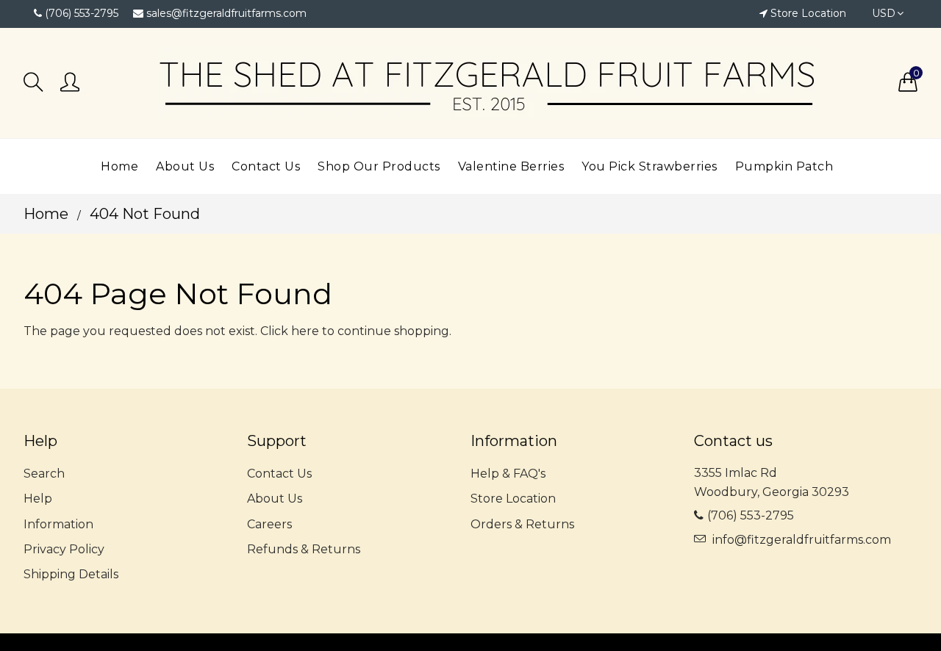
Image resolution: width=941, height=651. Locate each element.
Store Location (808, 13)
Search (44, 474)
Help (38, 499)
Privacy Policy (64, 549)
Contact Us (279, 474)
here (305, 331)
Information (58, 524)
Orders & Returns (522, 524)
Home (46, 214)
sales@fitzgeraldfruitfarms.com (226, 13)
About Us (274, 499)
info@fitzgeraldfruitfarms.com (801, 540)
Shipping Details (71, 574)
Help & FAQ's (507, 474)
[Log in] (69, 83)
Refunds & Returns (303, 549)
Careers (269, 524)
